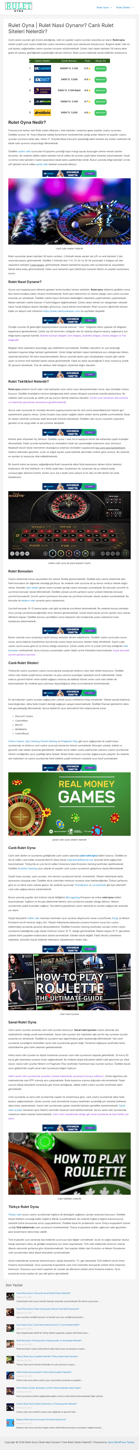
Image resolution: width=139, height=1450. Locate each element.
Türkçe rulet (14, 1214)
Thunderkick (81, 885)
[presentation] (110, 7)
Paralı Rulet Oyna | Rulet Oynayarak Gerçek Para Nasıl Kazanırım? (47, 1309)
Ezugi (115, 918)
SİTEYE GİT (100, 69)
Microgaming (73, 897)
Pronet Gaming (49, 741)
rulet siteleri (32, 587)
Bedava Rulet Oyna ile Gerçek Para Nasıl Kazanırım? (41, 1419)
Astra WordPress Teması (121, 1442)
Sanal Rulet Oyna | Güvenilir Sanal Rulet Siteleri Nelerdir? (43, 1293)
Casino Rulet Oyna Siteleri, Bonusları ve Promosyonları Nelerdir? (46, 1403)
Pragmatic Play (69, 741)
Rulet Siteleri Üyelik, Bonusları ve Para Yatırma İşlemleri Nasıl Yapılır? (48, 1388)
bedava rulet (28, 600)
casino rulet (24, 151)
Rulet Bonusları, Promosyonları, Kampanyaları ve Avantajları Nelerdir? (49, 1340)
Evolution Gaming (27, 868)
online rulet (33, 918)
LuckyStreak (99, 885)
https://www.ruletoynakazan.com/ (61, 311)
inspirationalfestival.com (80, 859)
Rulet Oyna (103, 7)
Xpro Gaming (32, 741)
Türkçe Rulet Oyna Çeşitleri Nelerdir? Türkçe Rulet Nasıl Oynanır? (47, 1356)
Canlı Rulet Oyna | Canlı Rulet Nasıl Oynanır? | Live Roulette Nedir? (48, 1324)
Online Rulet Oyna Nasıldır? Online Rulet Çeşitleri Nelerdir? (44, 1372)
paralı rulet (42, 164)
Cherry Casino (16, 741)
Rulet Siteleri (123, 7)
